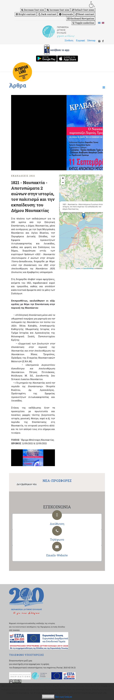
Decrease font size (33, 9)
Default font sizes (84, 9)
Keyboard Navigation (82, 18)
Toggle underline (84, 22)
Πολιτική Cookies (63, 696)
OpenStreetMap (88, 268)
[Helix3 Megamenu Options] (104, 87)
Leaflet (78, 268)
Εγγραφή (80, 40)
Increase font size (59, 9)
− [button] (63, 182)
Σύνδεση (69, 40)
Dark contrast (48, 14)
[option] (57, 132)
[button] (55, 4)
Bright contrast (27, 14)
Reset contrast (86, 14)
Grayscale (67, 14)
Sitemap (91, 40)
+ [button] (63, 178)
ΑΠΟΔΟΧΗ (48, 696)
